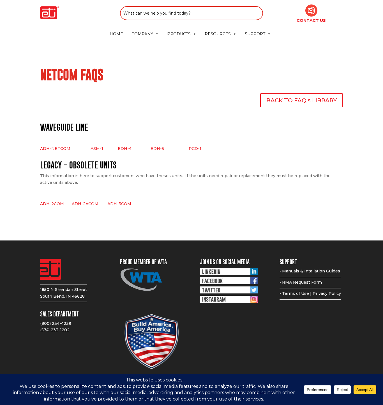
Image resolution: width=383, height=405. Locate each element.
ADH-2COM (52, 203)
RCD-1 (195, 148)
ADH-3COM (119, 203)
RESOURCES (218, 33)
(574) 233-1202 (55, 329)
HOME (116, 33)
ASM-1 (97, 148)
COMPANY (142, 33)
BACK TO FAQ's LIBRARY (301, 100)
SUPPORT (255, 33)
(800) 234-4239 (55, 323)
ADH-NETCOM (55, 148)
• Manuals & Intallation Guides (310, 271)
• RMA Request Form (301, 282)
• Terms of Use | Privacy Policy (310, 293)
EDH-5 (157, 148)
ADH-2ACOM (89, 203)
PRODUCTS (179, 33)
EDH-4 (124, 148)
